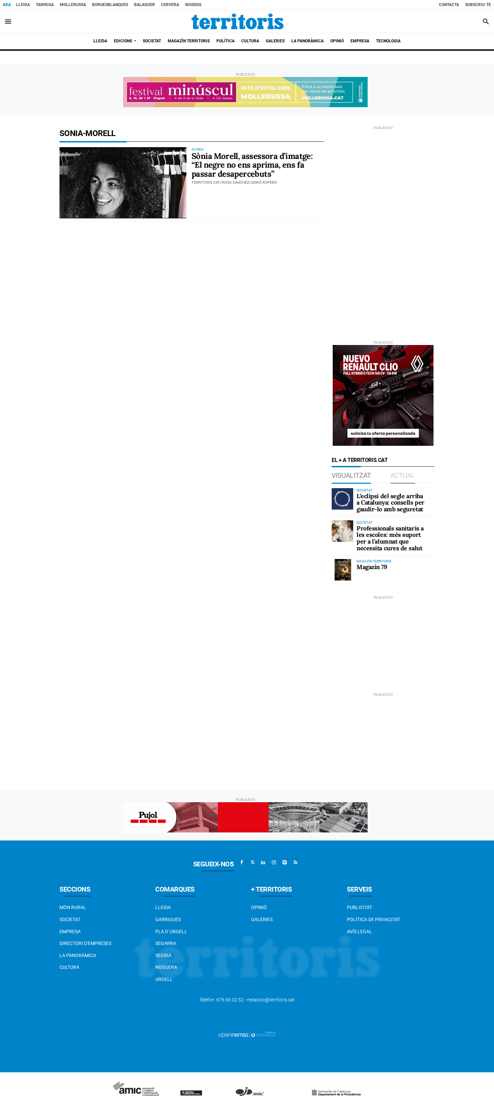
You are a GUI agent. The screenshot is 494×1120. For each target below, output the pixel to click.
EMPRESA (70, 931)
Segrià (163, 955)
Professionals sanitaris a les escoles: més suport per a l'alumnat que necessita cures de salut (390, 538)
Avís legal (359, 931)
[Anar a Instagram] (274, 862)
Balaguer (144, 4)
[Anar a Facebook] (241, 862)
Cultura (69, 967)
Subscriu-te (478, 4)
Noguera (166, 967)
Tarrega (45, 4)
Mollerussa (73, 4)
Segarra (165, 943)
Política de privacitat (373, 919)
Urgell (164, 979)
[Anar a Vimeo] (284, 862)
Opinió (259, 907)
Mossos (193, 4)
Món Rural (72, 907)
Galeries (262, 919)
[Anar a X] (252, 862)
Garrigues (168, 919)
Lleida (23, 4)
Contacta (449, 4)
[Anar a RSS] (295, 862)
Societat (69, 919)
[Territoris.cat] (237, 21)
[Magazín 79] (342, 569)
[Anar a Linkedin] (263, 862)
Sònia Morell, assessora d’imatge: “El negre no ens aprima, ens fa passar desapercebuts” (252, 165)
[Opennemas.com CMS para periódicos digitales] (247, 1034)
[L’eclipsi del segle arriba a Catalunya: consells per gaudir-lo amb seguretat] (342, 499)
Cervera (170, 4)
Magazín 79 (372, 567)
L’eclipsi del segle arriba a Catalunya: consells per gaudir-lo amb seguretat (390, 502)
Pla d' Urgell (171, 931)
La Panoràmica (77, 955)
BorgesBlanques (110, 4)
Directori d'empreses (85, 943)
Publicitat (359, 907)
